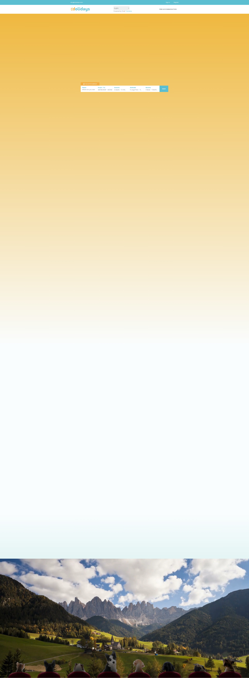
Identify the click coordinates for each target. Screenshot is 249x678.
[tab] (90, 84)
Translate (128, 11)
